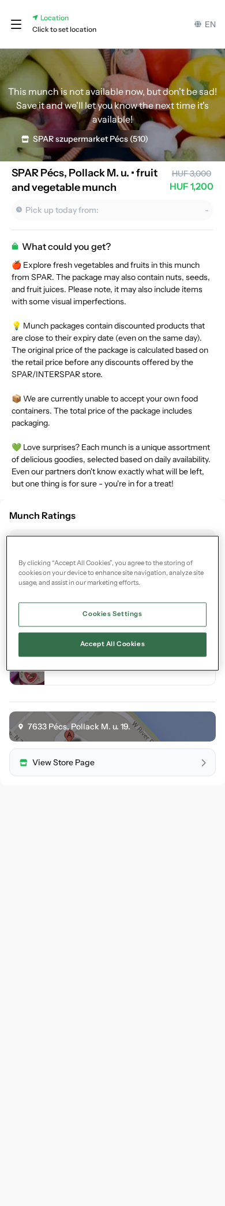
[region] (113, 603)
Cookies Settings (112, 614)
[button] (16, 24)
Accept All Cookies (112, 644)
